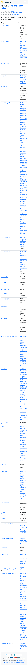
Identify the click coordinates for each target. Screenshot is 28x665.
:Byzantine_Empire (23, 78)
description (5, 63)
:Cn (22, 342)
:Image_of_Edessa (23, 152)
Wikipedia (22, 658)
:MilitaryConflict (23, 438)
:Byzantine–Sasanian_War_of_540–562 (23, 415)
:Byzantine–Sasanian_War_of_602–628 (23, 174)
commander (5, 41)
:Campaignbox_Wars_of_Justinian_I (23, 362)
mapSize (4, 293)
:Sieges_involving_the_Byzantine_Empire (23, 162)
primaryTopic (7, 643)
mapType (5, 299)
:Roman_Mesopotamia (23, 215)
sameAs (4, 471)
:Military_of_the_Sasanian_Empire (23, 609)
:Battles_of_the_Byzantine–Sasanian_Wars (23, 397)
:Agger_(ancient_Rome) (23, 104)
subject (4, 369)
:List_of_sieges (23, 615)
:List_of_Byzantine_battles (23, 637)
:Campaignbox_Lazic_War (23, 338)
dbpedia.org (15, 14)
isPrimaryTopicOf (7, 538)
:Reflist (23, 354)
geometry (5, 502)
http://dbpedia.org (18, 13)
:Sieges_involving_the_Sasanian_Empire (23, 200)
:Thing (22, 426)
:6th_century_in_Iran (23, 186)
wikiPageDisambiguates (9, 569)
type (3, 426)
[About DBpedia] (6, 2)
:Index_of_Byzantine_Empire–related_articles (23, 630)
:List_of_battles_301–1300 (23, 619)
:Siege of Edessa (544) (23, 474)
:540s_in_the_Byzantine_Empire (23, 181)
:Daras (22, 233)
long (3, 518)
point (4, 423)
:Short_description (23, 357)
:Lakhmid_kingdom (23, 245)
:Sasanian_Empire (23, 134)
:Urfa (22, 81)
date (3, 282)
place (3, 76)
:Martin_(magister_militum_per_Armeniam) (23, 51)
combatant (5, 25)
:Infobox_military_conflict (23, 347)
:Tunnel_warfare (23, 155)
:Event (22, 428)
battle (5, 554)
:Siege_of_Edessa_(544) (23, 540)
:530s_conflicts (23, 168)
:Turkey (23, 76)
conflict (4, 277)
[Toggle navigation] (25, 2)
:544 (22, 584)
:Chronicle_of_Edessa (23, 110)
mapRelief (5, 289)
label (3, 464)
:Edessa (23, 83)
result (4, 86)
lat (3, 513)
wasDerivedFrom (7, 524)
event (12, 11)
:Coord (23, 344)
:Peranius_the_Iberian (23, 57)
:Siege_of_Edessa (23, 568)
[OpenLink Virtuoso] (8, 655)
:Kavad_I (23, 128)
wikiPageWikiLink (7, 103)
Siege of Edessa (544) (12, 7)
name (4, 547)
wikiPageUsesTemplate (9, 336)
